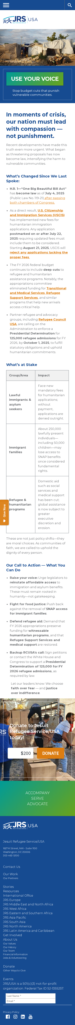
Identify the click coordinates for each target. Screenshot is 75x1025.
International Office (18, 895)
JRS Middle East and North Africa (28, 904)
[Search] (69, 5)
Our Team (9, 950)
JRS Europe (12, 900)
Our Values (9, 943)
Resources (11, 891)
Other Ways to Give (14, 970)
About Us (10, 939)
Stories (8, 887)
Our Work (10, 874)
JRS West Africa (14, 909)
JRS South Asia (14, 922)
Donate (9, 966)
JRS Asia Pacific (14, 917)
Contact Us (11, 867)
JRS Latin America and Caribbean (28, 931)
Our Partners (10, 878)
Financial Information (15, 954)
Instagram (15, 1016)
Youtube (30, 1016)
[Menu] (6, 5)
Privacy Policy (11, 1012)
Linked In (23, 1016)
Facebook (7, 1016)
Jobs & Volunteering (14, 957)
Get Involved (12, 935)
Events (8, 979)
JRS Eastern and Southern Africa (28, 913)
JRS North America (17, 926)
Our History (9, 947)
